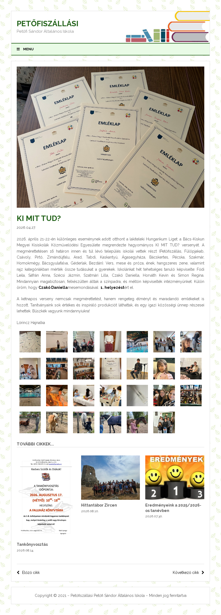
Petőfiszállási (47, 23)
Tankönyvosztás (32, 544)
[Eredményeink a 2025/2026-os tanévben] (174, 498)
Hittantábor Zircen (99, 505)
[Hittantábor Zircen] (110, 498)
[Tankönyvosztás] (46, 537)
